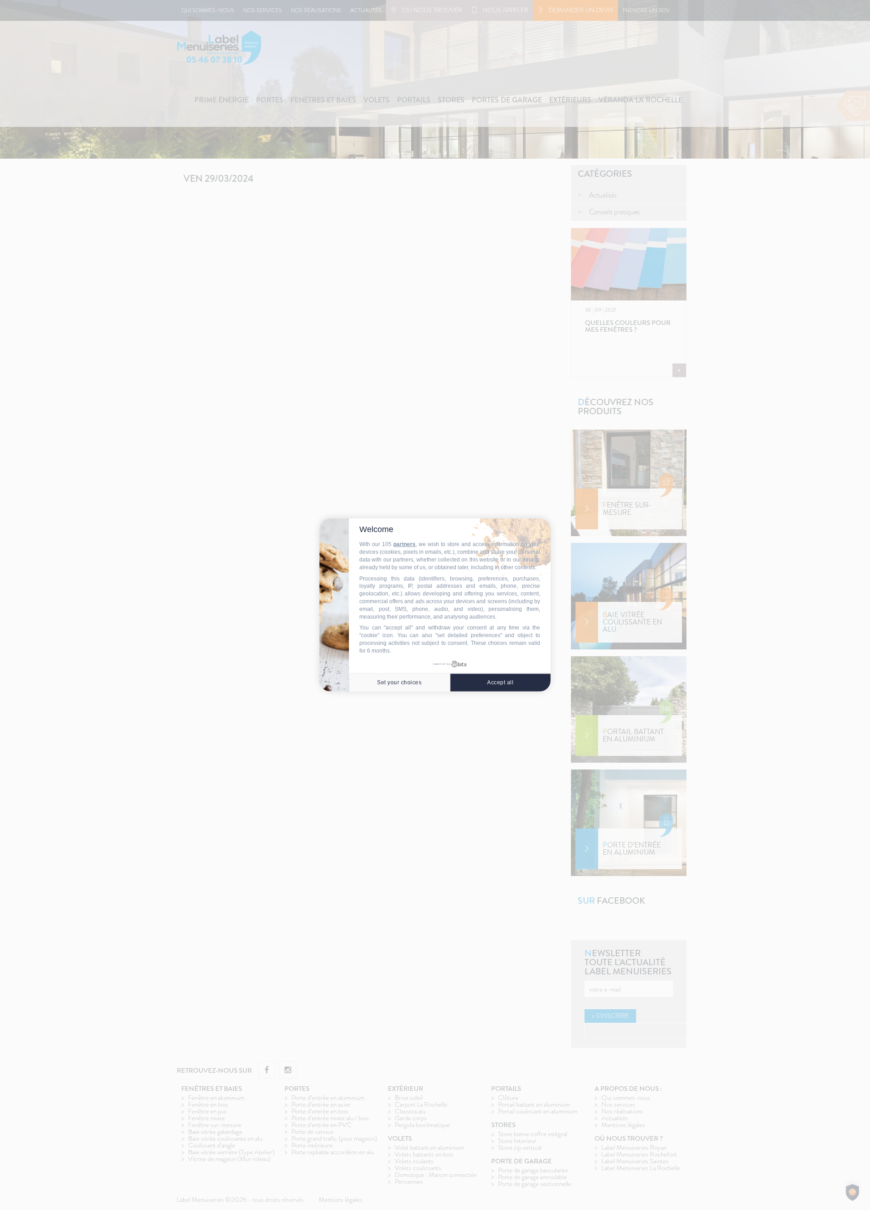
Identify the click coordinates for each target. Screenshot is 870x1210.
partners (404, 544)
